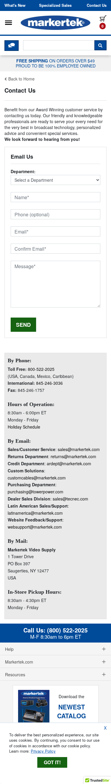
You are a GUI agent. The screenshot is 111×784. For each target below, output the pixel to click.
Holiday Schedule (24, 427)
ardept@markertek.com (69, 463)
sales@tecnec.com (70, 499)
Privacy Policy (43, 751)
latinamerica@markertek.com (35, 513)
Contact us (97, 5)
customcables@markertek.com (37, 478)
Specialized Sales (55, 5)
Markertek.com (19, 662)
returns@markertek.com (73, 456)
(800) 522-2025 (67, 630)
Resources (15, 674)
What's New (14, 5)
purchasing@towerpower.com (35, 492)
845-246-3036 (49, 383)
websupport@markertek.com (35, 527)
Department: (23, 171)
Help (9, 649)
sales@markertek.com (79, 449)
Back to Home (21, 79)
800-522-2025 (41, 369)
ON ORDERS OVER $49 (56, 63)
